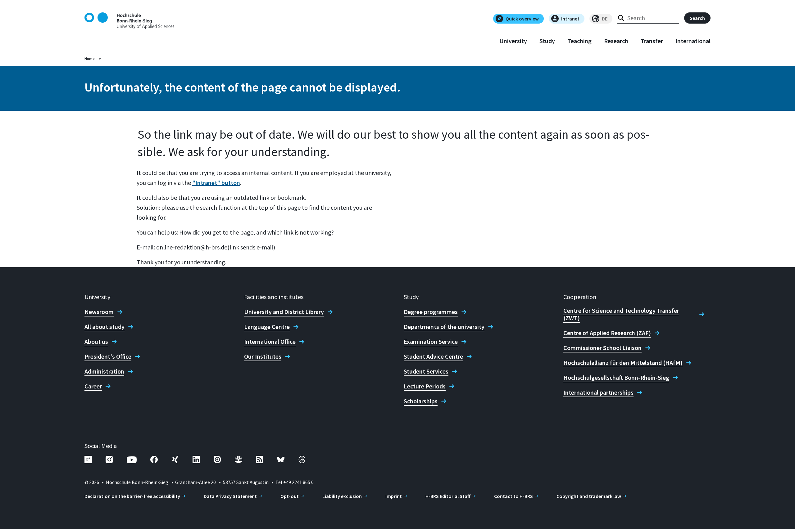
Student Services (426, 371)
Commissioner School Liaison (602, 348)
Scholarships (421, 401)
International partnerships (598, 392)
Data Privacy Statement (230, 496)
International (693, 41)
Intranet (570, 19)
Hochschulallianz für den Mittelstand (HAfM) (623, 362)
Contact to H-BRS (513, 496)
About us (96, 341)
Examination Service (431, 341)
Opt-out (289, 496)
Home (89, 58)
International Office (270, 341)
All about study (104, 326)
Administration (104, 371)
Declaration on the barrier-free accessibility (132, 496)
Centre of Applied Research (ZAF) (607, 333)
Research (616, 41)
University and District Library (284, 312)
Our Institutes (262, 356)
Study (547, 41)
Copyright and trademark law (588, 496)
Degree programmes (431, 312)
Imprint (393, 496)
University (513, 41)
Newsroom (99, 312)
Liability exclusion (342, 496)
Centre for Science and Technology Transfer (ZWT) (621, 314)
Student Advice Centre (433, 356)
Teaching (579, 41)
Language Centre (267, 326)
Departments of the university (444, 326)
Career (93, 386)
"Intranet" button (216, 182)
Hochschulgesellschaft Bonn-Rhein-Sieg (616, 377)
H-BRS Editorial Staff (447, 496)
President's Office (107, 356)
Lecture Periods (425, 386)
